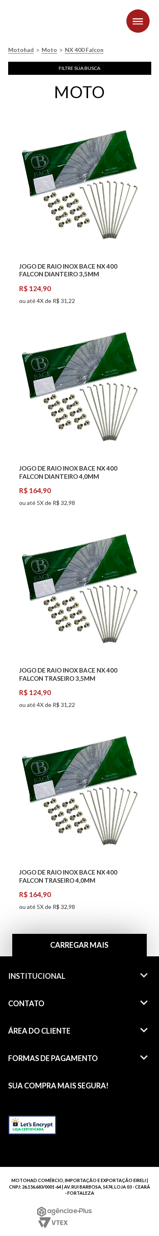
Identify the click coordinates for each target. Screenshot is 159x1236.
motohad (21, 50)
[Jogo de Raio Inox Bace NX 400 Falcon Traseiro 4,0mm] (79, 792)
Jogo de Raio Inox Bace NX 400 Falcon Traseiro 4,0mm (68, 876)
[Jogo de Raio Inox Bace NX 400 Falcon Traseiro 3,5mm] (79, 590)
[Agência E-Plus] (65, 1211)
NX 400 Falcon (84, 50)
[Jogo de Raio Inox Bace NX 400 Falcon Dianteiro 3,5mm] (79, 186)
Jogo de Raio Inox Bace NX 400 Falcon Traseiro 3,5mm (68, 674)
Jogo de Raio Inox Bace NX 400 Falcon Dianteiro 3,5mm (68, 270)
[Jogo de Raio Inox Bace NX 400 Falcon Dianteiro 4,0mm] (79, 388)
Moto (49, 50)
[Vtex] (52, 1222)
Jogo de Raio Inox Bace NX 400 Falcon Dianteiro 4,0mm (68, 472)
